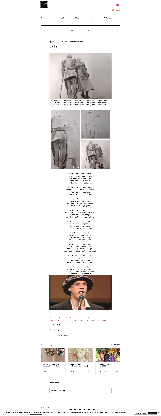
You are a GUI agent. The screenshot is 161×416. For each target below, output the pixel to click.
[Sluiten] (159, 413)
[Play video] (80, 292)
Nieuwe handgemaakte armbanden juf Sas (52, 365)
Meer (110, 30)
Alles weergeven (115, 344)
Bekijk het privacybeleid (36, 414)
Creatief (63, 30)
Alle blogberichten (46, 30)
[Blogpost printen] (62, 330)
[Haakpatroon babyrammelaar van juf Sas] (80, 355)
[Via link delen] (58, 330)
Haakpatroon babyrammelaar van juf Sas (80, 365)
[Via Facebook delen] (50, 330)
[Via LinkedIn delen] (54, 330)
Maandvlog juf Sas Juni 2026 (105, 365)
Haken (56, 30)
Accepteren (153, 413)
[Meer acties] (111, 42)
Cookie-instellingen (141, 413)
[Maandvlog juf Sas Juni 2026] (108, 355)
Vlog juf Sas (72, 30)
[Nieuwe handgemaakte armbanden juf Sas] (53, 355)
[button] (117, 4)
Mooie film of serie (99, 30)
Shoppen (89, 30)
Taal (58, 324)
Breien (81, 30)
